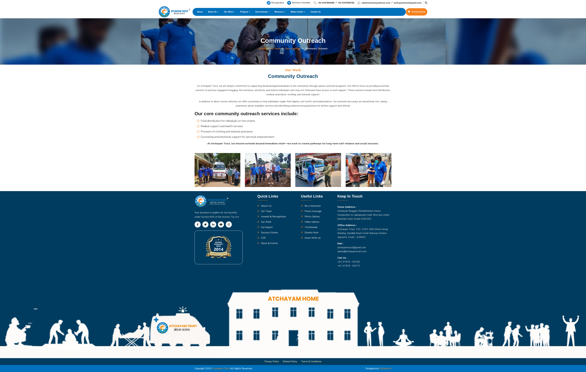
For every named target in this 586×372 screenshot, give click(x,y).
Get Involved (261, 12)
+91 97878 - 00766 (348, 261)
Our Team (266, 211)
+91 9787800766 (346, 3)
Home (200, 12)
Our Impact (267, 227)
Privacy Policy (271, 361)
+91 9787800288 (326, 3)
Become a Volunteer (301, 2)
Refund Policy (290, 361)
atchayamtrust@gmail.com (407, 3)
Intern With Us (313, 238)
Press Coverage (313, 211)
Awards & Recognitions (273, 216)
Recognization (277, 2)
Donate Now (418, 11)
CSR (263, 238)
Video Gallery (312, 222)
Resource (279, 12)
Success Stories (269, 232)
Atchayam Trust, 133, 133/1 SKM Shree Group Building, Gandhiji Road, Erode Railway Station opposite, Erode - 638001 (362, 233)
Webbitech (385, 368)
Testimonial (311, 227)
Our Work (228, 12)
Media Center (297, 12)
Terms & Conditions (311, 361)
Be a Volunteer (313, 206)
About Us (212, 12)
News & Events (269, 243)
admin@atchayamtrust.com (376, 3)
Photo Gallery (312, 216)
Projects (244, 12)
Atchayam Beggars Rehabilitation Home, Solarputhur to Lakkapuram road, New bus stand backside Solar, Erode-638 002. (363, 215)
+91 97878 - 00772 (348, 265)
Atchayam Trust (221, 368)
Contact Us (315, 12)
